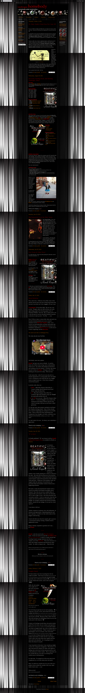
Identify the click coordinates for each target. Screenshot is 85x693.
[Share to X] (51, 72)
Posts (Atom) (36, 684)
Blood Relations (33, 298)
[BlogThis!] (50, 72)
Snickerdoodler (51, 17)
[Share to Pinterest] (54, 72)
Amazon (47, 126)
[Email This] (49, 72)
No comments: (44, 72)
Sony (34, 600)
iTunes (47, 127)
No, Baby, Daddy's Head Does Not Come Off (42, 24)
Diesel (34, 602)
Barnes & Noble (49, 128)
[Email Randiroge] (64, 35)
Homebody (21, 17)
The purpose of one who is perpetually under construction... (63, 25)
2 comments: (43, 677)
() (62, 39)
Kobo (30, 602)
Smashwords (48, 129)
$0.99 (33, 83)
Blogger (47, 689)
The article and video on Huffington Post (38, 332)
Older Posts (53, 681)
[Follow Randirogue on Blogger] (61, 35)
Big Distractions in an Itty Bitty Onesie (40, 217)
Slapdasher (43, 17)
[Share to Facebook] (53, 72)
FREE (30, 261)
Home (39, 681)
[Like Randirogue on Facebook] (64, 32)
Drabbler (36, 17)
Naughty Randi (33, 571)
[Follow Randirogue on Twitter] (61, 32)
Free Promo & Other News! (37, 252)
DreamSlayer (29, 17)
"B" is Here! (32, 434)
